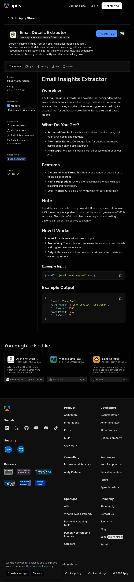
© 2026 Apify (121, 573)
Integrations (71, 422)
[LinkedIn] (7, 428)
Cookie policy (73, 573)
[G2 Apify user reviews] (9, 483)
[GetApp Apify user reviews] (8, 472)
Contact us (107, 513)
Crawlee (69, 445)
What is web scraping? (78, 513)
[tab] (15, 66)
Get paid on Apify (111, 437)
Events (104, 521)
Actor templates (110, 422)
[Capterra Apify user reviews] (43, 472)
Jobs (111, 536)
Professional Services (77, 464)
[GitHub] (26, 428)
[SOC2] (21, 449)
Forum (104, 479)
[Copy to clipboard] (120, 275)
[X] (17, 428)
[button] (79, 408)
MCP (67, 437)
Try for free (106, 33)
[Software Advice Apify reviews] (24, 472)
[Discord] (46, 428)
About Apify (107, 506)
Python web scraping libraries (77, 534)
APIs (66, 506)
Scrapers (69, 543)
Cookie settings (97, 573)
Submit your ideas (111, 472)
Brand (104, 544)
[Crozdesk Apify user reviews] (40, 483)
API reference (108, 430)
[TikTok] (56, 428)
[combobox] (121, 33)
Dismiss (37, 573)
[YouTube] (36, 428)
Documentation (109, 414)
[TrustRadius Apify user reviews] (25, 483)
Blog (103, 529)
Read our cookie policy (39, 566)
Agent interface (110, 487)
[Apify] (13, 5)
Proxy (67, 430)
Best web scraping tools (75, 523)
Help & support (109, 464)
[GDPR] (8, 449)
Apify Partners (72, 472)
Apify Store (71, 414)
